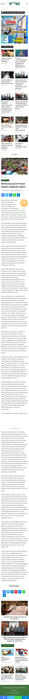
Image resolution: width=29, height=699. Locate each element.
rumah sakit (19, 215)
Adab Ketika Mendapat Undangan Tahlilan (21, 145)
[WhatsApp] (14, 195)
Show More (14, 154)
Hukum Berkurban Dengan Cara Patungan (6, 59)
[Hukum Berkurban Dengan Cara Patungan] (7, 53)
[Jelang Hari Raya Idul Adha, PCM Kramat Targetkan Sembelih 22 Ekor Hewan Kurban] (21, 96)
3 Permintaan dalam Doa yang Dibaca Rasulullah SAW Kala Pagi (7, 677)
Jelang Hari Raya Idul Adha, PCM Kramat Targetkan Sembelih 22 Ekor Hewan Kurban (21, 105)
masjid (6, 213)
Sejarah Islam (15, 586)
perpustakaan (16, 213)
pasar (6, 248)
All (7, 177)
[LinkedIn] (10, 195)
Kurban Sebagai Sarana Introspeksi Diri (6, 126)
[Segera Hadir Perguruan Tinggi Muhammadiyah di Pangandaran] (21, 670)
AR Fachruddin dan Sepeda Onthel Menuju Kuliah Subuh (7, 81)
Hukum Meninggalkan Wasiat (5, 659)
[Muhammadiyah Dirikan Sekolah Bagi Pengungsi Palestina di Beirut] (21, 652)
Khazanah (6, 180)
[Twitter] (6, 195)
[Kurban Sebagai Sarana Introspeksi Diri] (7, 120)
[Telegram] (18, 195)
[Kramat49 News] (14, 3)
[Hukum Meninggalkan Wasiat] (7, 652)
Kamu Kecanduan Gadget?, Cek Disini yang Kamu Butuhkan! (7, 146)
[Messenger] (19, 591)
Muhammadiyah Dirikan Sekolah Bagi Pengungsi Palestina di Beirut (21, 660)
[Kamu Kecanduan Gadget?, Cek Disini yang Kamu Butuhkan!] (7, 138)
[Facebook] (3, 195)
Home (3, 177)
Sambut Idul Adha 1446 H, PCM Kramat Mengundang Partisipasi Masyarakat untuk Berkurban (21, 84)
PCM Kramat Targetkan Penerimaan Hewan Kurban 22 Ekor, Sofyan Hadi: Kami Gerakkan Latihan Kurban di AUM (7, 107)
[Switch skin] (27, 4)
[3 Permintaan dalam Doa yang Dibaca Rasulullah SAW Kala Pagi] (7, 670)
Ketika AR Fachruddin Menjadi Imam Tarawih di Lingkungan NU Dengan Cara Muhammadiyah (21, 62)
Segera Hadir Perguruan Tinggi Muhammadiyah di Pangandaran (20, 677)
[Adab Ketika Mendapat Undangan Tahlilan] (21, 138)
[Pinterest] (15, 591)
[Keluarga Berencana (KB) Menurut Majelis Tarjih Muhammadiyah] (21, 120)
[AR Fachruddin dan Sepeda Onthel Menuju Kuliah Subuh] (7, 74)
